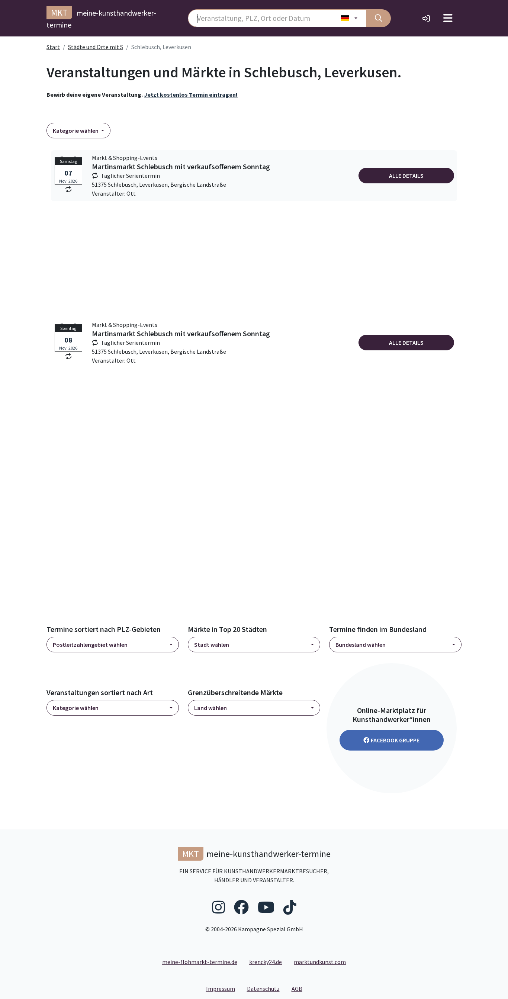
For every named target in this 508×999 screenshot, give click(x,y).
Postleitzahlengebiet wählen (90, 644)
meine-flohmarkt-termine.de (199, 962)
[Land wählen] (349, 18)
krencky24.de (265, 962)
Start (53, 47)
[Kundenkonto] (426, 18)
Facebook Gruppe (395, 740)
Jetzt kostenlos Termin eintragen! (191, 94)
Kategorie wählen (76, 130)
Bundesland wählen (360, 644)
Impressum (223, 988)
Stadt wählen (211, 644)
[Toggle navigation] (448, 18)
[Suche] (378, 18)
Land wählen (210, 707)
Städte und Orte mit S (95, 47)
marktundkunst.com (320, 962)
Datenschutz (266, 988)
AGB (300, 988)
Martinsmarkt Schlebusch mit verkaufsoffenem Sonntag (181, 166)
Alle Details (406, 175)
